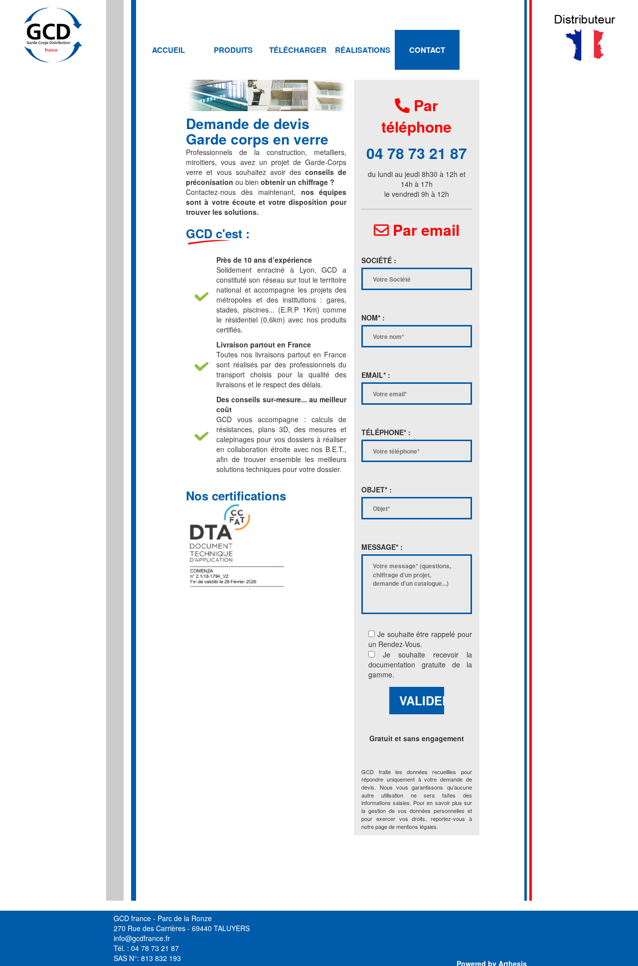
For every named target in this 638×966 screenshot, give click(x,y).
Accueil (168, 49)
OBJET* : (376, 489)
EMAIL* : (375, 375)
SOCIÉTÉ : (378, 260)
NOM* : (373, 317)
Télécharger (297, 49)
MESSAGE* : (382, 547)
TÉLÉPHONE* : (386, 432)
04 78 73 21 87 (416, 152)
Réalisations (362, 49)
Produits (233, 49)
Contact (427, 49)
